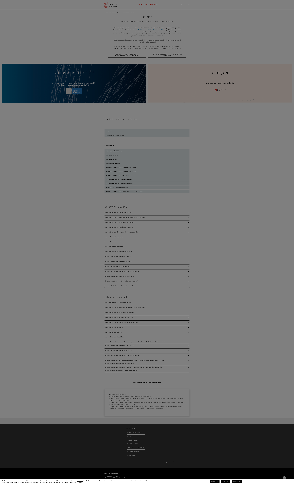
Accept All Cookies (237, 481)
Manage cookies (214, 481)
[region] (147, 481)
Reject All (225, 481)
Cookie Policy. (80, 482)
